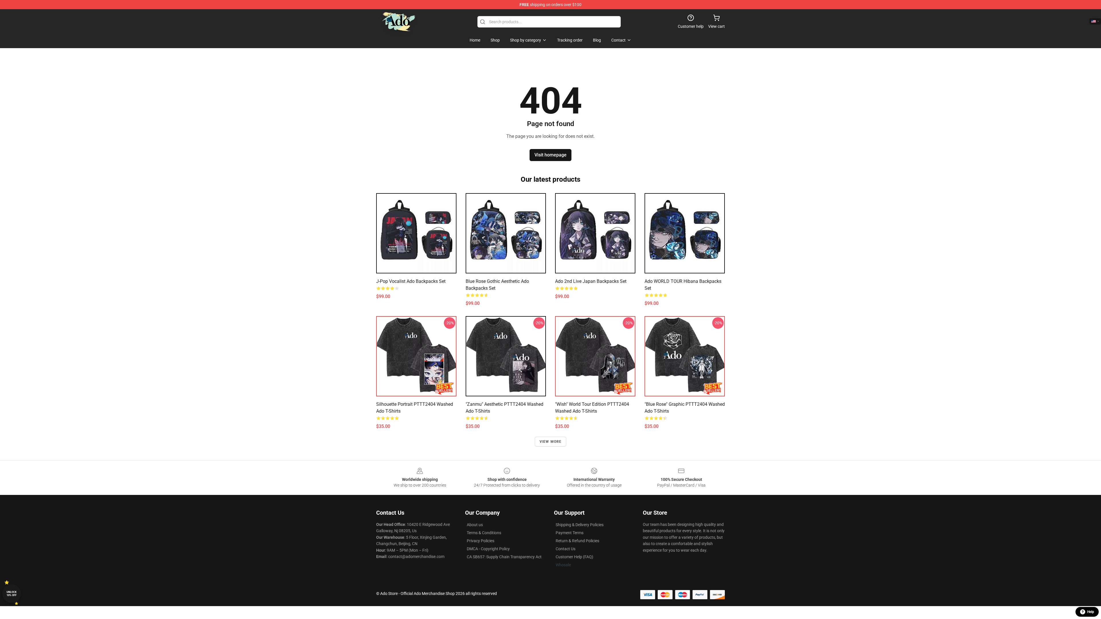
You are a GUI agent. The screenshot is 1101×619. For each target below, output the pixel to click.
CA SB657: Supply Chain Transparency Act (504, 557)
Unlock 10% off (12, 594)
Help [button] (1090, 612)
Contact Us (565, 548)
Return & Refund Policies (577, 540)
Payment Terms (569, 532)
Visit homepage (550, 155)
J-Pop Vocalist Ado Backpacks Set (411, 281)
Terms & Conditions (484, 532)
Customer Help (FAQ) (574, 557)
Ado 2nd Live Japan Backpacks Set (590, 281)
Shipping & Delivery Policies (580, 524)
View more (551, 442)
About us (475, 524)
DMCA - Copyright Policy (488, 548)
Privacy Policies (480, 540)
